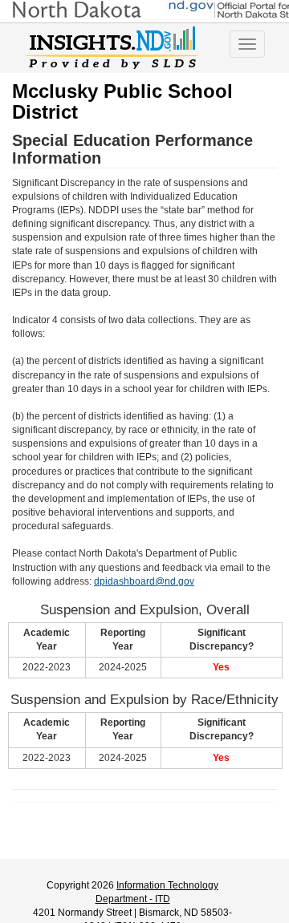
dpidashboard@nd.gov (144, 581)
